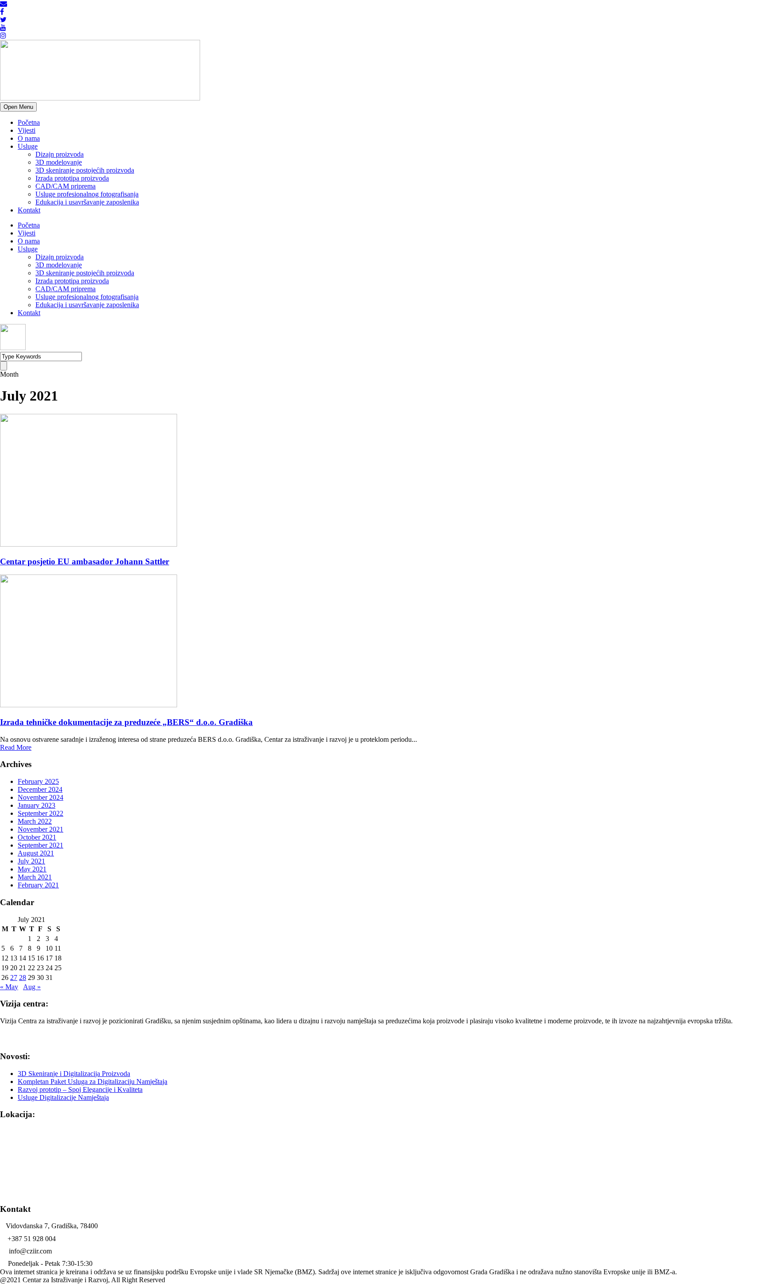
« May (9, 987)
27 (13, 977)
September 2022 (40, 813)
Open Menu (18, 107)
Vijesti (26, 130)
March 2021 (35, 877)
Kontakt (29, 210)
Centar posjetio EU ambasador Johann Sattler (84, 561)
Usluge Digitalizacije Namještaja (63, 1097)
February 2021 (38, 885)
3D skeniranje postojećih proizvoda (84, 170)
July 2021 (31, 861)
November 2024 (40, 797)
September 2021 (40, 845)
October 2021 (37, 837)
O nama (29, 138)
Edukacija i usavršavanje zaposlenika (87, 202)
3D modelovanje (58, 162)
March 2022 (35, 821)
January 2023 (36, 805)
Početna (29, 122)
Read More (15, 747)
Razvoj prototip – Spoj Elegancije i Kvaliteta (80, 1089)
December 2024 (40, 789)
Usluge (28, 146)
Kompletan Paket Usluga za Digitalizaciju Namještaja (92, 1081)
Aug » (32, 987)
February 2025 (38, 781)
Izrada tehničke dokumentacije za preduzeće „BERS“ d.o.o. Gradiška (126, 722)
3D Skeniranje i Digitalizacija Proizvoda (74, 1073)
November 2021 (40, 829)
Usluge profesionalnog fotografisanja (87, 194)
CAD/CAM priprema (65, 186)
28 (22, 977)
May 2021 (32, 869)
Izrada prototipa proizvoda (72, 178)
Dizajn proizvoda (59, 154)
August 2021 (36, 853)
